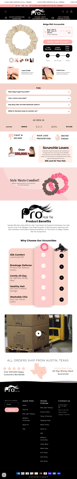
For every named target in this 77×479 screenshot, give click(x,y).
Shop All (25, 409)
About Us (26, 424)
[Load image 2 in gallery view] (16, 60)
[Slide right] (36, 60)
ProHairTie (64, 412)
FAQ (24, 429)
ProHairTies (67, 414)
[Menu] (6, 12)
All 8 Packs (44, 461)
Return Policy (44, 424)
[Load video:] (38, 333)
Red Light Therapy (29, 414)
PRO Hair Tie (37, 477)
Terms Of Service (46, 416)
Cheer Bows (44, 444)
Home (24, 405)
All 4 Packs (44, 452)
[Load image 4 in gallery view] (27, 60)
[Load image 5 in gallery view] (32, 60)
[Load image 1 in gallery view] (11, 60)
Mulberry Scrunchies (26, 419)
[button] (63, 12)
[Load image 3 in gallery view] (22, 60)
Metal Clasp (44, 448)
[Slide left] (7, 60)
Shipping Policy (45, 420)
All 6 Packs (44, 457)
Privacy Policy (45, 412)
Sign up (12, 410)
